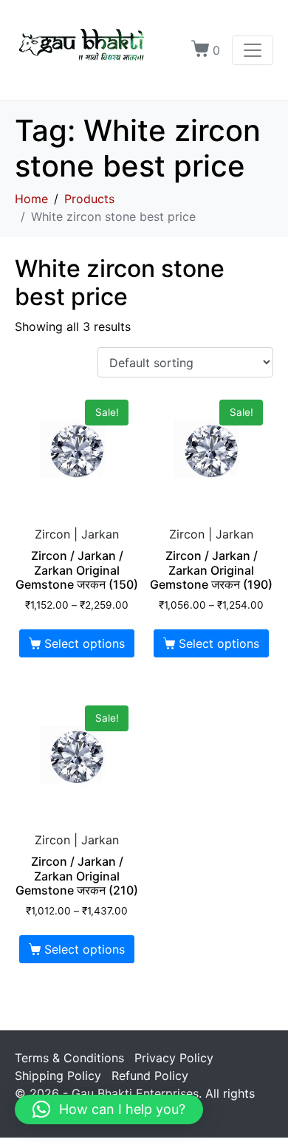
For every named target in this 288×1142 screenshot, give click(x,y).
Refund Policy (150, 1075)
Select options (84, 643)
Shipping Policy (58, 1075)
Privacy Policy (173, 1057)
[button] (109, 1109)
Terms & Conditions (69, 1057)
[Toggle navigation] (252, 50)
